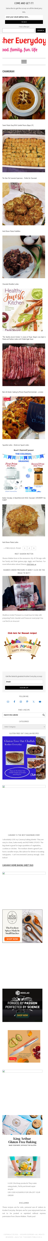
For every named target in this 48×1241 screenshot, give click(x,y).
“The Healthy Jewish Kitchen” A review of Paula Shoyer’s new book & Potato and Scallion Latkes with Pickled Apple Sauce (24, 338)
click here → (31, 564)
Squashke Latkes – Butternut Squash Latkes (15, 445)
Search (40, 30)
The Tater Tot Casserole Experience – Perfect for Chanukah (19, 178)
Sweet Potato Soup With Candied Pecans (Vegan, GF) (17, 125)
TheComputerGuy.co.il (32, 1237)
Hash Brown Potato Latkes (10, 542)
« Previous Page (12, 548)
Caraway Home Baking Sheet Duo (17, 865)
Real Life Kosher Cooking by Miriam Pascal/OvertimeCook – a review (22, 392)
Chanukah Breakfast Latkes (10, 284)
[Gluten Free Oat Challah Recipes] (24, 758)
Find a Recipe (24, 26)
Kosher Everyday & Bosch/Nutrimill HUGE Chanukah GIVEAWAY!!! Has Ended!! (24, 499)
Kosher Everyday (24, 45)
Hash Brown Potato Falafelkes (11, 231)
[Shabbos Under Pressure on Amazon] (24, 593)
